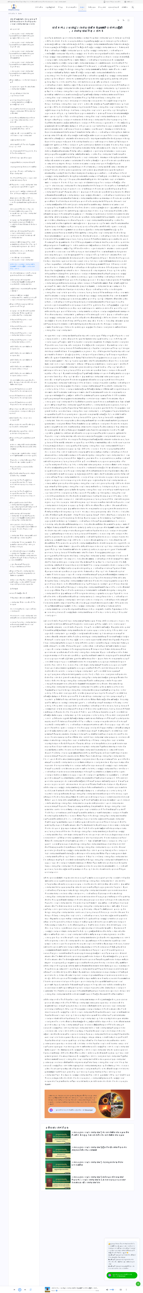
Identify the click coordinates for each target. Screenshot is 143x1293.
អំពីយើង (125, 7)
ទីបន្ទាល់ (102, 7)
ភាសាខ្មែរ (130, 2)
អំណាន (82, 7)
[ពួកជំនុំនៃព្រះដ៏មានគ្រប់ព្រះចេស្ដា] (14, 7)
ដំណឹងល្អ (92, 7)
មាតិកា (48, 20)
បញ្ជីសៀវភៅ (50, 7)
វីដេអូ (60, 7)
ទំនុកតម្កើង (71, 7)
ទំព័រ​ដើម (39, 7)
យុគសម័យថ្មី (113, 7)
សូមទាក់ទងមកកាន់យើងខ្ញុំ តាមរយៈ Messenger (122, 1275)
